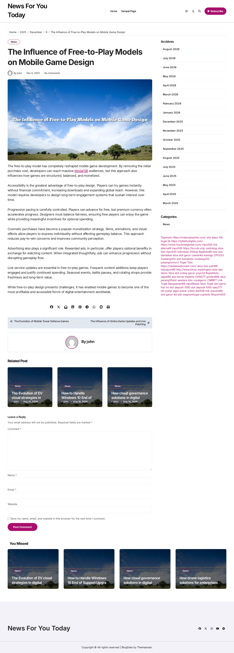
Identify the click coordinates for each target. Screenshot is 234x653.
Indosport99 (168, 269)
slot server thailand (183, 276)
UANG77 (200, 276)
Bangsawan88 (176, 283)
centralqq (211, 248)
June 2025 (169, 176)
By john (18, 73)
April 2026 (169, 85)
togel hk (165, 241)
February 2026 (172, 103)
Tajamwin (166, 237)
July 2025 (169, 166)
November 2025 (173, 130)
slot (179, 258)
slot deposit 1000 (180, 287)
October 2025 (171, 139)
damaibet (166, 255)
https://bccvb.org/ (194, 248)
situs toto (202, 266)
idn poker (166, 290)
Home (113, 11)
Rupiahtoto (212, 273)
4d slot (178, 294)
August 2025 (171, 157)
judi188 (213, 266)
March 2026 (170, 94)
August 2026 (171, 49)
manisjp (208, 255)
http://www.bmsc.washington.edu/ (196, 269)
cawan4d (197, 255)
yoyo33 (200, 273)
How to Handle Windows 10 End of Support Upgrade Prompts (89, 582)
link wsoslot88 (214, 290)
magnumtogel (191, 294)
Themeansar (144, 647)
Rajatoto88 (205, 251)
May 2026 (169, 76)
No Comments (52, 73)
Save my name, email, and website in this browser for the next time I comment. (58, 518)
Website (12, 504)
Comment (14, 429)
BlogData (127, 647)
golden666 (212, 276)
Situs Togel (206, 283)
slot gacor (167, 294)
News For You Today (39, 628)
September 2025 (173, 148)
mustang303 (168, 258)
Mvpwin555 (218, 294)
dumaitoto (188, 258)
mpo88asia (192, 283)
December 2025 (173, 121)
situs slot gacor (182, 255)
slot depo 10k (215, 237)
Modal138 (81, 171)
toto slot (218, 251)
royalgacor (199, 280)
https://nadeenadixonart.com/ (178, 266)
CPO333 (219, 255)
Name (12, 475)
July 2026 (169, 58)
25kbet (194, 251)
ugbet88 (166, 276)
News (14, 42)
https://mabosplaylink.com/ (189, 237)
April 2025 (169, 194)
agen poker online (184, 290)
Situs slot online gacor (181, 273)
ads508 (200, 290)
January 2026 (171, 112)
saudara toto (185, 280)
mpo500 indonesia (177, 251)
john (90, 341)
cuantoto (205, 294)
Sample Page (128, 11)
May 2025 (169, 185)
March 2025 (170, 203)
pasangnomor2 (170, 262)
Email (12, 489)
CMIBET (212, 280)
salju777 (217, 287)
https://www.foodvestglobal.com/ (181, 244)
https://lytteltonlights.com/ (187, 241)
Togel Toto (186, 262)
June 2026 (169, 67)
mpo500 (177, 248)
